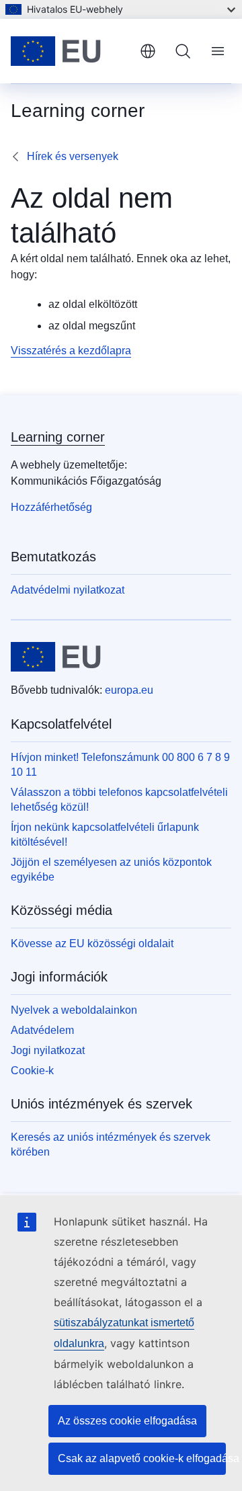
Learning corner (58, 437)
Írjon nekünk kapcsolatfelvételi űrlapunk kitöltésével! (105, 834)
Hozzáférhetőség (51, 507)
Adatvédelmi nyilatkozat (67, 590)
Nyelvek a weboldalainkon (74, 1010)
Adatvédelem (42, 1030)
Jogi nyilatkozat (48, 1050)
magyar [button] (148, 51)
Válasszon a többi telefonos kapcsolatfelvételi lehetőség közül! (119, 800)
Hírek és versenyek (72, 156)
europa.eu (129, 690)
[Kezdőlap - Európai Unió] (70, 51)
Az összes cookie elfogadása (127, 1420)
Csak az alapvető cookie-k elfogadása (142, 1458)
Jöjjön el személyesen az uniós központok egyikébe (111, 869)
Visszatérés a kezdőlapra (71, 350)
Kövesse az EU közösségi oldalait (92, 943)
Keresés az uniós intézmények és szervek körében (110, 1144)
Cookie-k (32, 1070)
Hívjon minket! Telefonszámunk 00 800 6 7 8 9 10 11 (120, 765)
